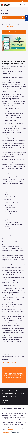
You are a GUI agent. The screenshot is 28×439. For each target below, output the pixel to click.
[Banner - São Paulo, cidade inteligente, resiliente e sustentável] (14, 375)
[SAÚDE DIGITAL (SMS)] (14, 43)
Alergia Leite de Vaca (8, 26)
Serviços (20, 24)
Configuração (6, 432)
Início (3, 24)
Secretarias (9, 24)
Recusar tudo (6, 436)
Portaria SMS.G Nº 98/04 (9, 362)
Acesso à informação (7, 1)
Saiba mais (10, 429)
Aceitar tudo (15, 432)
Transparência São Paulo (17, 1)
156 (23, 1)
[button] (20, 56)
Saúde (15, 24)
